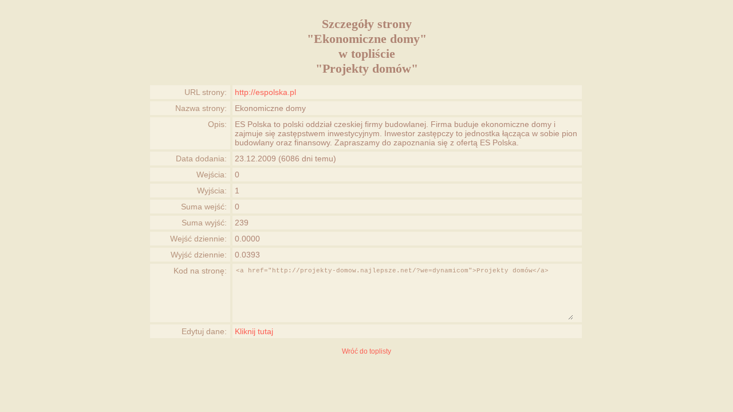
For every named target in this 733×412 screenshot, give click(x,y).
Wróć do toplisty (366, 351)
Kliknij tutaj (254, 331)
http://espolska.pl (265, 92)
